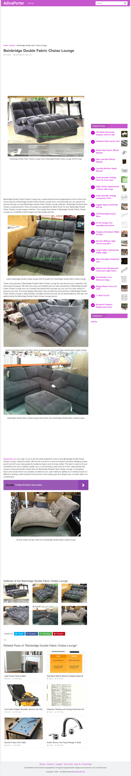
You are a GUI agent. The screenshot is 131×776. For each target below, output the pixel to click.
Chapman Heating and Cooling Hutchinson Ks (65, 709)
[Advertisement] (65, 26)
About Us (77, 764)
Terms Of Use (68, 764)
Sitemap (42, 764)
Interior (31, 3)
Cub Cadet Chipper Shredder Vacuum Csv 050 (23, 709)
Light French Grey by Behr (15, 676)
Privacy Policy (87, 764)
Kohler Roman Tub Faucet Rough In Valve (64, 742)
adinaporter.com (10, 459)
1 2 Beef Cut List (102, 295)
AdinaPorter (13, 3)
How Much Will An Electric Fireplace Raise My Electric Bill (70, 676)
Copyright (59, 764)
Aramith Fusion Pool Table (15, 742)
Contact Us (50, 764)
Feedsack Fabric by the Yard (107, 141)
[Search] (125, 3)
